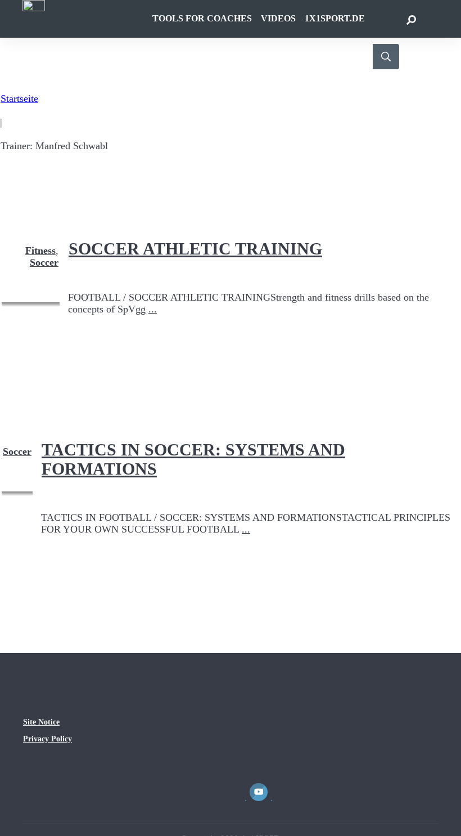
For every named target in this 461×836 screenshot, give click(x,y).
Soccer (44, 262)
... (152, 309)
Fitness (40, 250)
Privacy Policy (47, 739)
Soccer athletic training (195, 248)
